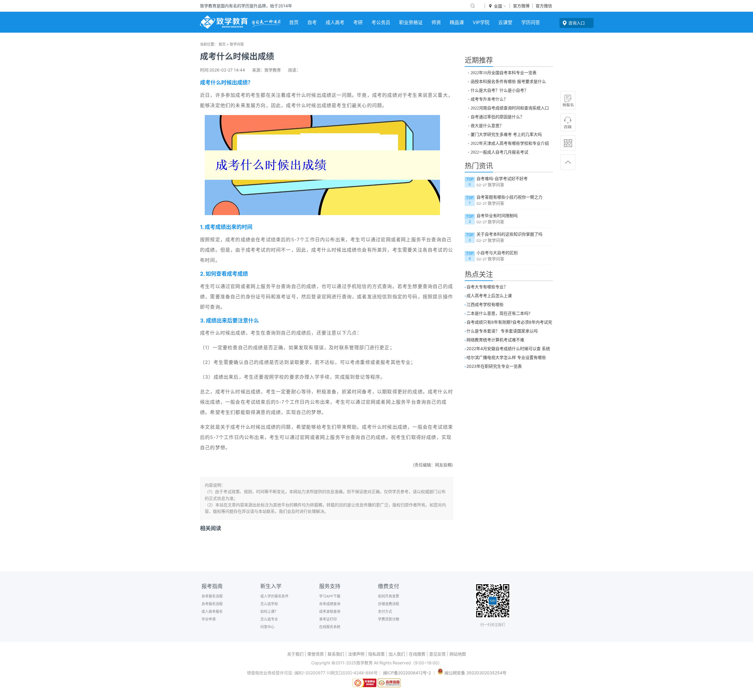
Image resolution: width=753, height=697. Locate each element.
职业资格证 (411, 22)
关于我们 (295, 653)
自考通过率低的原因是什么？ (497, 117)
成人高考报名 (212, 611)
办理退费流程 (388, 604)
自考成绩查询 (329, 604)
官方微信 (544, 5)
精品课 (457, 22)
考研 (358, 22)
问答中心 (267, 627)
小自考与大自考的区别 (497, 252)
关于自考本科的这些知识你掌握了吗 (509, 234)
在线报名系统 (329, 627)
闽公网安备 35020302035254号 (475, 672)
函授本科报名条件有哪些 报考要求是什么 (508, 81)
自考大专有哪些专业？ (487, 286)
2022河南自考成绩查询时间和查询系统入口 (510, 108)
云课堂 (505, 22)
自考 (312, 22)
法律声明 (356, 653)
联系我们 (336, 653)
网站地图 (457, 653)
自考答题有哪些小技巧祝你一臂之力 (509, 196)
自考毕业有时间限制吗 (497, 215)
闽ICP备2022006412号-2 (407, 672)
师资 (436, 22)
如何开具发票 (388, 596)
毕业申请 (208, 619)
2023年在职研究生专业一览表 (494, 366)
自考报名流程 (212, 596)
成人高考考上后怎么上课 (489, 295)
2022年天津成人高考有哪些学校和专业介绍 (510, 143)
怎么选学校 (269, 604)
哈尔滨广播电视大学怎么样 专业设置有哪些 (506, 357)
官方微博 (521, 5)
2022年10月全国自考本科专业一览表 (504, 73)
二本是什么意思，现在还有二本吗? (498, 313)
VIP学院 (481, 22)
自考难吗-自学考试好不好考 (502, 178)
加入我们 (397, 653)
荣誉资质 (315, 653)
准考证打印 (328, 619)
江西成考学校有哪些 (485, 304)
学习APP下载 (329, 596)
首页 (294, 22)
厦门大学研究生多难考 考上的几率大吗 (506, 134)
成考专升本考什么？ (489, 99)
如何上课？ (269, 611)
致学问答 (237, 44)
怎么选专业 (269, 619)
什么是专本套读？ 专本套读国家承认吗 (502, 330)
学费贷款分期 (388, 619)
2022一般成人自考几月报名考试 (499, 152)
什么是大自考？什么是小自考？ (499, 90)
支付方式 (385, 611)
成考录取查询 (329, 611)
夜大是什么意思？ (487, 126)
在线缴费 (417, 653)
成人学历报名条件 (274, 596)
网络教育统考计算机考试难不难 (495, 339)
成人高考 (335, 22)
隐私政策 (376, 653)
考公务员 (380, 22)
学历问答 (530, 22)
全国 (497, 6)
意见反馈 (437, 653)
